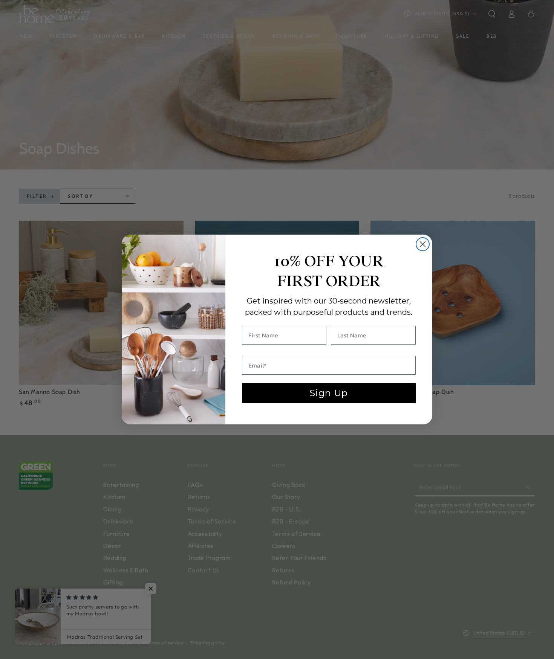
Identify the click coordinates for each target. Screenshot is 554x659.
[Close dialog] (422, 244)
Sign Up (328, 392)
